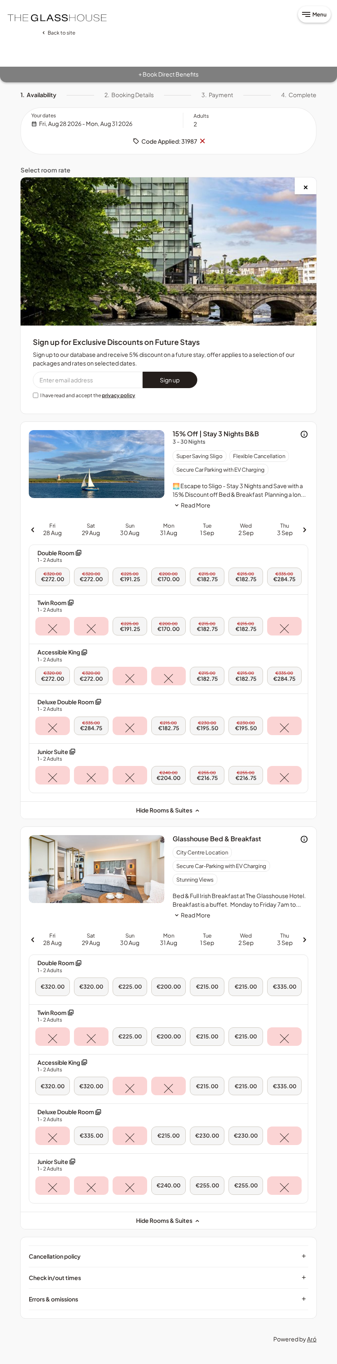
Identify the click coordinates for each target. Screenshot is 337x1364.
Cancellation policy (167, 1256)
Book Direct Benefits (168, 74)
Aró (311, 1339)
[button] (59, 556)
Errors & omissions (167, 1299)
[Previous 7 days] (32, 529)
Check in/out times (167, 1277)
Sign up (170, 380)
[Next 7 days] (304, 529)
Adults (201, 116)
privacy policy (118, 395)
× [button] (202, 141)
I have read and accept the (87, 395)
